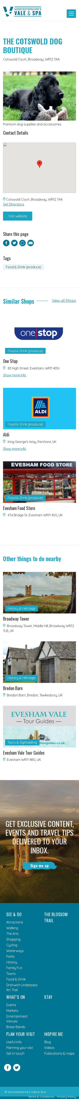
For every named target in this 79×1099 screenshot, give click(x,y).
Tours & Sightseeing (22, 742)
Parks (10, 956)
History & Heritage (21, 608)
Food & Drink (16, 979)
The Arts (12, 934)
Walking (12, 928)
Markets (12, 1011)
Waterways (15, 951)
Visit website (17, 216)
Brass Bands (15, 1027)
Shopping (13, 939)
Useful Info (14, 1042)
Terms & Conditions (41, 1097)
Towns (11, 974)
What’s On (15, 997)
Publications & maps (59, 1053)
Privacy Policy (66, 1097)
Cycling (11, 945)
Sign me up (39, 865)
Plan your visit (20, 1034)
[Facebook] (7, 1070)
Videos (49, 1048)
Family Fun (14, 968)
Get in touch (15, 1053)
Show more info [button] (14, 375)
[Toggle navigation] (71, 13)
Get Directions (13, 204)
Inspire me (53, 1034)
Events (11, 1005)
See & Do (13, 914)
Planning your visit (19, 1048)
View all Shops (64, 300)
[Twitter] (16, 1070)
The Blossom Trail (56, 917)
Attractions (14, 922)
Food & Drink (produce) (23, 267)
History (11, 962)
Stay (48, 997)
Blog (47, 1042)
